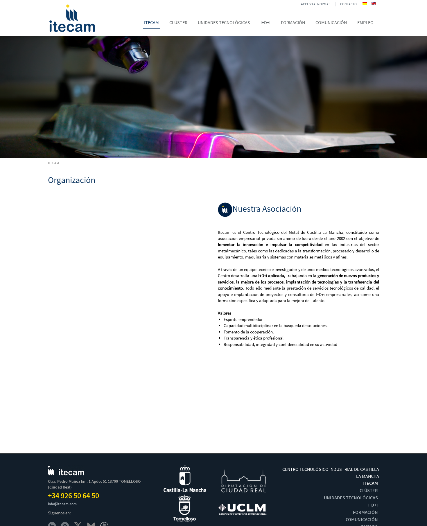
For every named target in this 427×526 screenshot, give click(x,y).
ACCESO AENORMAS (315, 4)
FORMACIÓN (365, 512)
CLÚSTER (369, 490)
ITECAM (370, 483)
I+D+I (372, 505)
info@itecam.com (62, 503)
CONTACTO (348, 4)
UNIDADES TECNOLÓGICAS (351, 497)
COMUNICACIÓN (362, 519)
